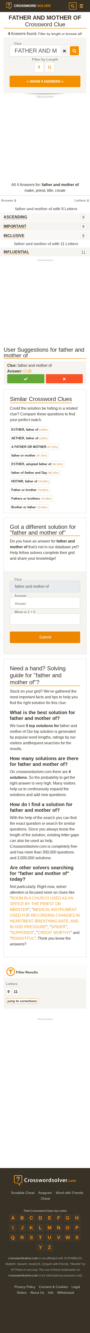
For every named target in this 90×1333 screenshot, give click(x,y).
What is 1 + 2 (24, 612)
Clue (18, 43)
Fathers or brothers (31, 498)
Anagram (45, 1193)
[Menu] (81, 6)
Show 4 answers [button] (45, 81)
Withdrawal (65, 1292)
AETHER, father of (29, 438)
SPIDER (58, 927)
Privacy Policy (24, 1287)
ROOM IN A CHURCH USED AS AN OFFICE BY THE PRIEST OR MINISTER (41, 904)
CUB (27, 371)
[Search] (73, 6)
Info (51, 1292)
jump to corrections (22, 1001)
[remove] (64, 50)
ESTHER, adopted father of (37, 464)
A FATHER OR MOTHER (34, 447)
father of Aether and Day (35, 472)
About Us (37, 1292)
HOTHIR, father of (30, 481)
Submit (45, 637)
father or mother (29, 455)
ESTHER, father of (29, 429)
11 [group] (16, 992)
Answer (20, 595)
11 (50, 67)
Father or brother (29, 490)
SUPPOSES (22, 933)
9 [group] (8, 992)
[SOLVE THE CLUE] (74, 50)
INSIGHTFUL (22, 938)
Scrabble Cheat (23, 1193)
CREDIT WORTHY (54, 933)
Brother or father (29, 507)
